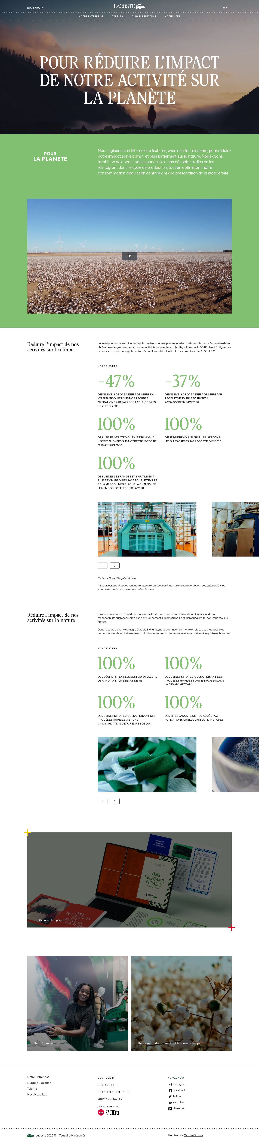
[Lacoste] (129, 6)
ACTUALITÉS (172, 16)
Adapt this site (108, 1107)
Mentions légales (110, 1099)
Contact (104, 1085)
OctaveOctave (193, 1135)
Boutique (33, 8)
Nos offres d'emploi (112, 1092)
